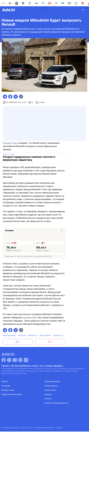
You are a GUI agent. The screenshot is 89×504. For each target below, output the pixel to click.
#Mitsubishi (45, 336)
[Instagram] (26, 360)
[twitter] (16, 97)
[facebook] (10, 97)
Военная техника (8, 390)
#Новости (58, 336)
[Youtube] (15, 360)
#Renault (32, 336)
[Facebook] (4, 360)
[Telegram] (20, 360)
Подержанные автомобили (12, 394)
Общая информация (52, 382)
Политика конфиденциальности (56, 403)
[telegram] (5, 97)
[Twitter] (9, 360)
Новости (5, 382)
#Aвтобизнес (9, 336)
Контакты (48, 399)
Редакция (48, 394)
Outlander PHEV (29, 317)
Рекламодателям (51, 386)
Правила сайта (50, 390)
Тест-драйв (6, 386)
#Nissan (22, 336)
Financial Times (10, 143)
